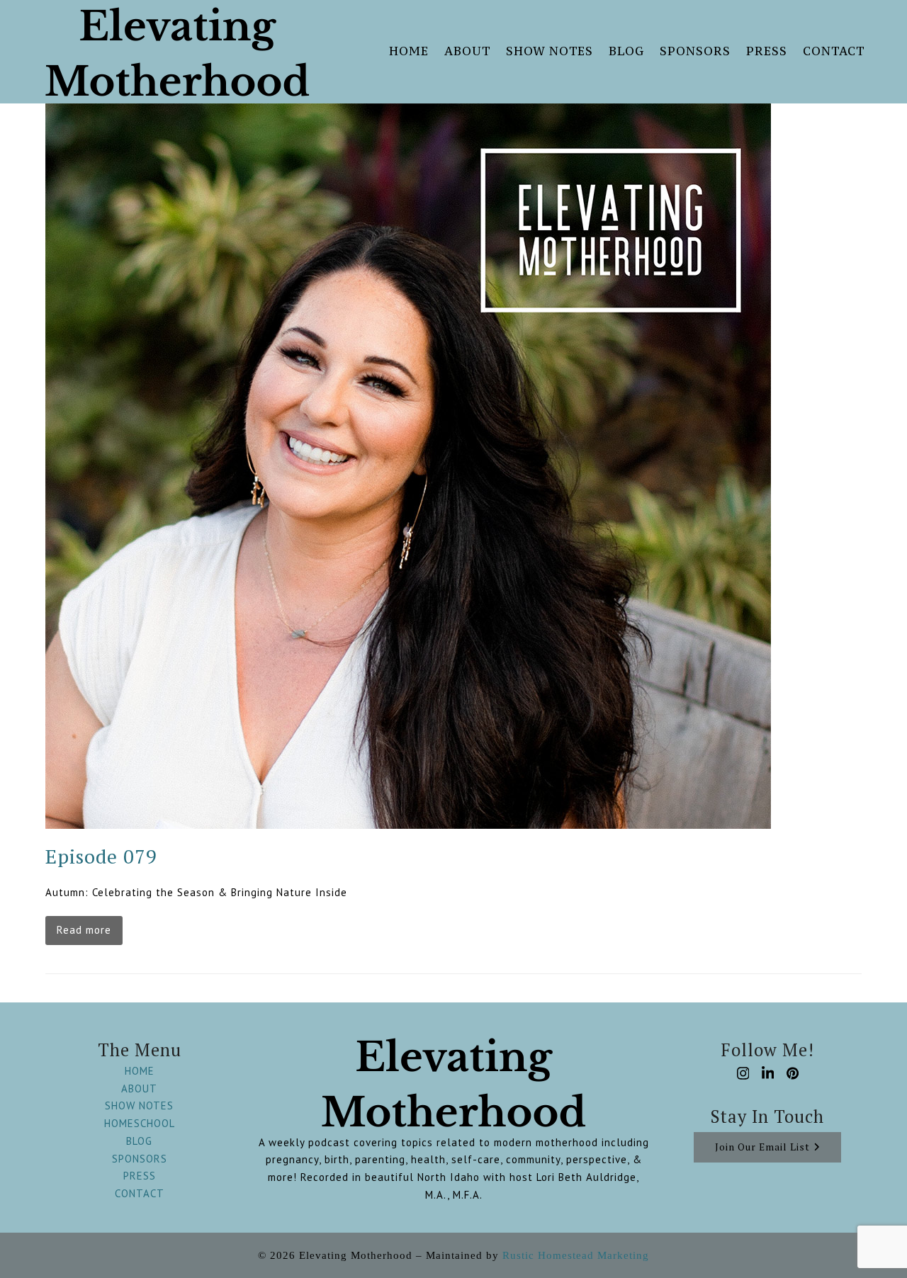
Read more (84, 930)
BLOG (139, 1141)
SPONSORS (139, 1158)
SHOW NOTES (139, 1105)
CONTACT (139, 1193)
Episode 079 (101, 856)
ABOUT (139, 1088)
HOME (139, 1071)
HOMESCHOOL (139, 1123)
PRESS (139, 1175)
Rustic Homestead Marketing (575, 1255)
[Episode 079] (408, 465)
